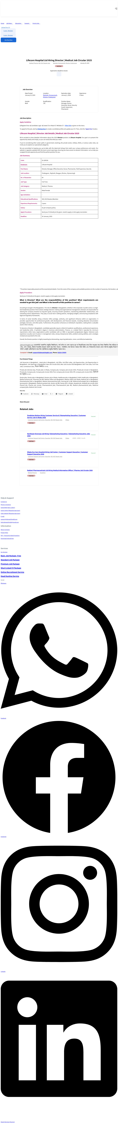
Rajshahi (55, 63)
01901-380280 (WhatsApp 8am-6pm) (10, 513)
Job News (9, 23)
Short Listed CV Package (11, 568)
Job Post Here (8, 40)
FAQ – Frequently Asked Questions (10, 535)
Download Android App (7, 538)
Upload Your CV (5, 27)
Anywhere (42, 473)
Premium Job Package (10, 564)
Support (27, 23)
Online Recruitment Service (12, 572)
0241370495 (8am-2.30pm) (8, 507)
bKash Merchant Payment (8, 1122)
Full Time (59, 66)
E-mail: (2, 516)
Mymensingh (61, 63)
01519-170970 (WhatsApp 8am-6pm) (10, 510)
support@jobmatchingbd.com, (43, 353)
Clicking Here (41, 129)
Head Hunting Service (10, 576)
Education (18, 23)
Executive (47, 420)
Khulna (68, 63)
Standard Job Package (10, 560)
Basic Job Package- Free (11, 555)
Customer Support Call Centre (36, 420)
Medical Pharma (33, 63)
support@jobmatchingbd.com (9, 519)
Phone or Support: (6, 504)
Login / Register (8, 30)
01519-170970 (62, 353)
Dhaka (67, 420)
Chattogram (73, 63)
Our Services (4, 552)
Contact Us (4, 501)
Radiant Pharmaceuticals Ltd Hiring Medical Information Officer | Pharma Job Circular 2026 (60, 470)
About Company (5, 529)
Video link (68, 126)
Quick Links (36, 23)
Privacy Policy (4, 532)
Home (2, 23)
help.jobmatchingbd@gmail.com (10, 522)
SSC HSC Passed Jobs (44, 63)
